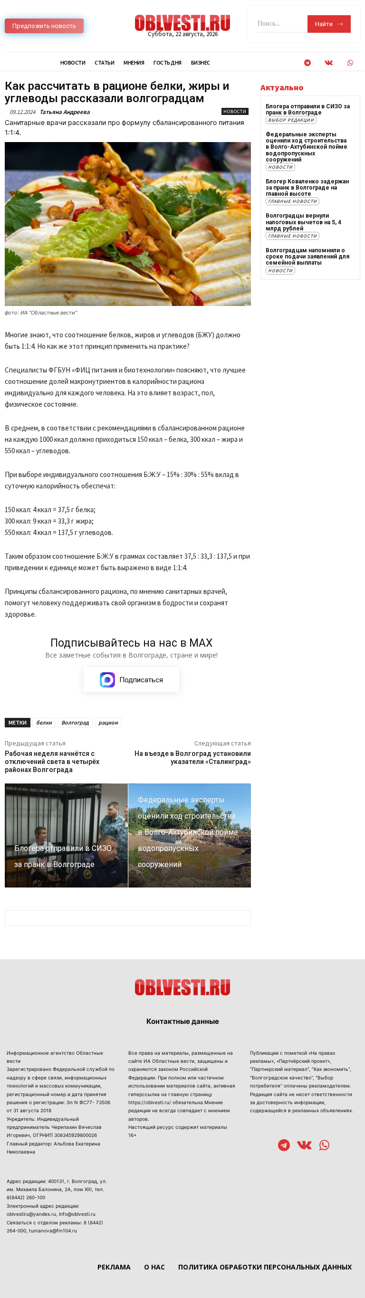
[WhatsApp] (350, 63)
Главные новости (292, 201)
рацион (108, 722)
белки (44, 722)
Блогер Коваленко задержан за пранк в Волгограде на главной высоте (307, 187)
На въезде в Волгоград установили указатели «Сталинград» (192, 757)
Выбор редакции (291, 120)
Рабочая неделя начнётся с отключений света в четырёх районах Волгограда (52, 761)
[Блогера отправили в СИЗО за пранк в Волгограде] (66, 835)
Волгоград (75, 722)
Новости (235, 111)
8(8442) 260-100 (26, 1197)
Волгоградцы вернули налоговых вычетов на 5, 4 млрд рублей (303, 221)
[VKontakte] (328, 63)
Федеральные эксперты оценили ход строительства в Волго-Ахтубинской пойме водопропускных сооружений (306, 147)
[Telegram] (307, 63)
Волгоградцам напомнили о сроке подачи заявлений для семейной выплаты (307, 256)
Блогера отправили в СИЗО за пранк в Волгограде (308, 109)
